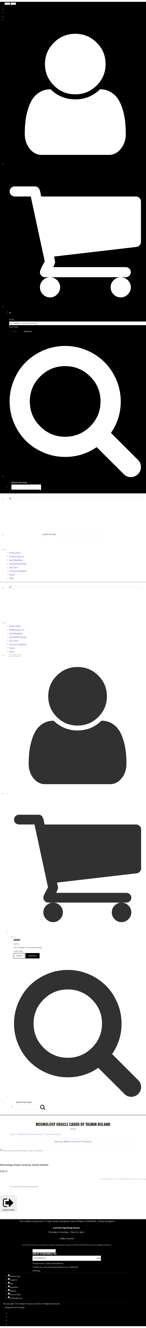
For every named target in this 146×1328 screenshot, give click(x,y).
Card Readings (15, 560)
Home (12, 575)
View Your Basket (62, 1141)
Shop (13, 1134)
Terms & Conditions (18, 571)
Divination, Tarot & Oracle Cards (30, 1134)
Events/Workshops (17, 564)
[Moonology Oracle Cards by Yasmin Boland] (3, 1158)
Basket (15, 331)
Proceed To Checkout (82, 1141)
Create (21, 1307)
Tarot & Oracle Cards (53, 1134)
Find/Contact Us (16, 556)
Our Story (13, 567)
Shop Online (15, 553)
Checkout (28, 331)
